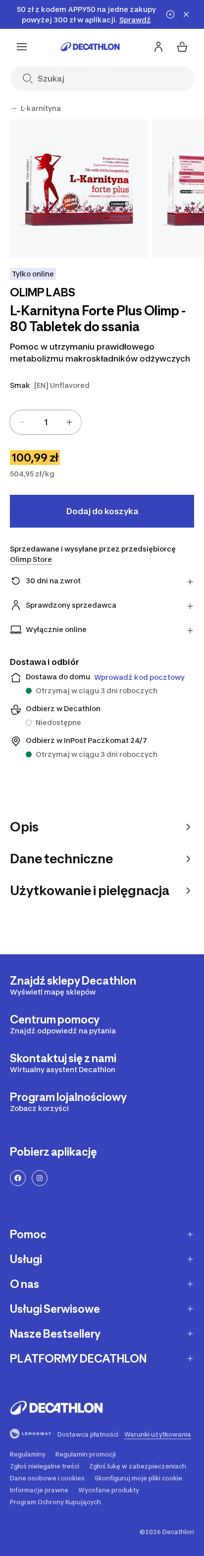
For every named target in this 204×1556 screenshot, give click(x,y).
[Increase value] (69, 422)
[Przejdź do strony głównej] (90, 46)
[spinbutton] (45, 422)
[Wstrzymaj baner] (170, 14)
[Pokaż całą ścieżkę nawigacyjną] (14, 108)
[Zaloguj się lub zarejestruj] (158, 47)
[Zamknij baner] (186, 14)
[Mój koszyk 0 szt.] (182, 47)
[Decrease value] (22, 422)
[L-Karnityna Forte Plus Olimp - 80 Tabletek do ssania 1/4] (79, 188)
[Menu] (22, 47)
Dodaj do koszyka (102, 511)
